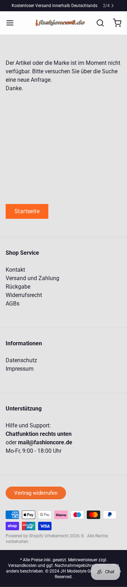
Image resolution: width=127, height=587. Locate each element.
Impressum (20, 368)
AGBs (12, 303)
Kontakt (15, 269)
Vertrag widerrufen (36, 493)
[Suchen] (97, 23)
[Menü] (13, 23)
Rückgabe (18, 286)
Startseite (27, 211)
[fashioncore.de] (61, 23)
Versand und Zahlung (32, 278)
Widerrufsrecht (24, 295)
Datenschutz (21, 360)
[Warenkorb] (114, 23)
